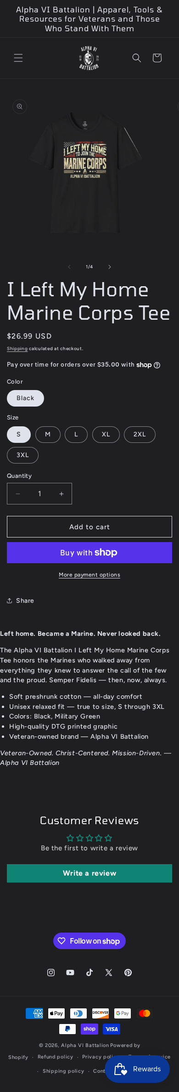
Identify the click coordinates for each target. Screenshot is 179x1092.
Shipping (17, 348)
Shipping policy (63, 1071)
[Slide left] (69, 267)
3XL (23, 455)
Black (25, 398)
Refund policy (55, 1057)
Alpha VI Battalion (85, 1045)
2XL (140, 434)
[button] (18, 58)
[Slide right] (110, 267)
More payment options (89, 574)
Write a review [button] (89, 873)
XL (106, 434)
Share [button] (25, 601)
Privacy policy (100, 1057)
